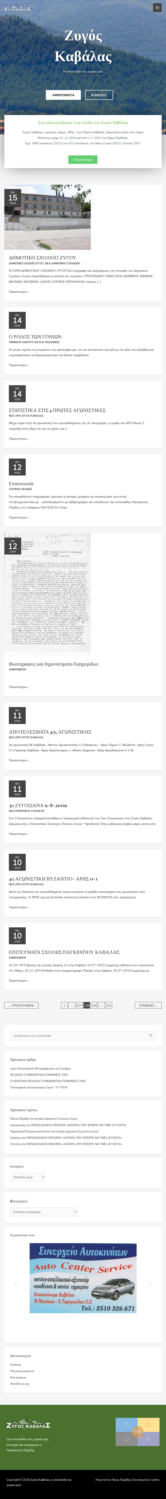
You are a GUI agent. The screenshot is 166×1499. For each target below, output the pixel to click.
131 (109, 1005)
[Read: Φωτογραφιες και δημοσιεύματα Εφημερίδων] (47, 594)
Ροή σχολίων (18, 1377)
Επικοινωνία (21, 483)
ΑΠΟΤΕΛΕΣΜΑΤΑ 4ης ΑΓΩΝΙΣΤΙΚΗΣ (50, 731)
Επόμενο (148, 1005)
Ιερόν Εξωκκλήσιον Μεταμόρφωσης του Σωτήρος (40, 1068)
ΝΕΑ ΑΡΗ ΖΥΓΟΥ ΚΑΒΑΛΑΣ (26, 415)
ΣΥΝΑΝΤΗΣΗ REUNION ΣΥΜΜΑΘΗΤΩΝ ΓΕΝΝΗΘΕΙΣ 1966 (48, 1081)
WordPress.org (19, 1383)
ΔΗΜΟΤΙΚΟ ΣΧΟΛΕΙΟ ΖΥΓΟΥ (42, 257)
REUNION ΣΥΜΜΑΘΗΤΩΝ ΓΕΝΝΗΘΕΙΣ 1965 (39, 1074)
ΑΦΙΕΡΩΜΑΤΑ (17, 669)
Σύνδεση (15, 1364)
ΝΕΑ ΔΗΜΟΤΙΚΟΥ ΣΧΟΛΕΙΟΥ (62, 263)
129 (94, 1005)
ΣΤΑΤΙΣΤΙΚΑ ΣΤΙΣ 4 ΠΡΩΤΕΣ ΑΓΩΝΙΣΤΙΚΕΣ (57, 409)
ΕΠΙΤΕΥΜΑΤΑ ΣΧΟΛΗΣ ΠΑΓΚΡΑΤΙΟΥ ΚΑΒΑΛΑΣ (64, 951)
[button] (15, 1284)
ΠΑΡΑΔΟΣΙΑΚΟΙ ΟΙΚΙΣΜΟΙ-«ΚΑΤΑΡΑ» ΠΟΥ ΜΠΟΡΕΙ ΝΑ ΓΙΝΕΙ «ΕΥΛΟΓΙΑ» (79, 1125)
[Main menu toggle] (157, 7)
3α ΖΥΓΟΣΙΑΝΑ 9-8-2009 (38, 805)
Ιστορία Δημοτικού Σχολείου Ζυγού (56, 1118)
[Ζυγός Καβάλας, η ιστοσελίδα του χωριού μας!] (17, 8)
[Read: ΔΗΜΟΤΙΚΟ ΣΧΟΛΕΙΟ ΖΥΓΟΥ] (47, 217)
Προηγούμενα (21, 1005)
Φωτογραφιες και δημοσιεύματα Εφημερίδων (53, 663)
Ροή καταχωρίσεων (22, 1371)
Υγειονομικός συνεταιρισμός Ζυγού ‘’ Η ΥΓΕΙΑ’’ (39, 1087)
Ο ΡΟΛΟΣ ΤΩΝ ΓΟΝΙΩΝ (35, 336)
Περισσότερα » (19, 291)
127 (79, 1005)
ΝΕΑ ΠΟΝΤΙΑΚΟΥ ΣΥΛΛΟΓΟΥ (27, 811)
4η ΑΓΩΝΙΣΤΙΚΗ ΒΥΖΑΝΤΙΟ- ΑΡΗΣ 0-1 (53, 878)
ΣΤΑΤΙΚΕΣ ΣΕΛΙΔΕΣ (20, 489)
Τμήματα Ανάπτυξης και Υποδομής (34, 342)
